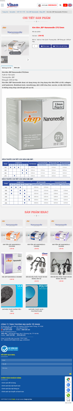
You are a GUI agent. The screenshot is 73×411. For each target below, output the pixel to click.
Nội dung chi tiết (6, 68)
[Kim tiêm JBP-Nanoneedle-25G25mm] (12, 231)
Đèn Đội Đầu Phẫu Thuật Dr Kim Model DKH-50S (61, 278)
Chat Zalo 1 (68, 387)
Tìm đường (68, 381)
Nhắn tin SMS (68, 402)
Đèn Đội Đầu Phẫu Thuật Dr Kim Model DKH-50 (36, 278)
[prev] (2, 59)
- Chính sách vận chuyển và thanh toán (12, 391)
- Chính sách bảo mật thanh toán (10, 386)
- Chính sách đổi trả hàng (8, 383)
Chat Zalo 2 (68, 392)
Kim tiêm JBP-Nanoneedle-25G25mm (12, 245)
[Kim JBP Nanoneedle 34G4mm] (12, 263)
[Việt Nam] (65, 5)
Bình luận (17, 67)
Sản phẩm (12, 12)
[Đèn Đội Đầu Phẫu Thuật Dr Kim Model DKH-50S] (61, 263)
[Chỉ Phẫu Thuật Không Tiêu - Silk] (12, 296)
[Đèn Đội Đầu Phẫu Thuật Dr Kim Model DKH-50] (36, 263)
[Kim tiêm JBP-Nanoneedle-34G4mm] (61, 231)
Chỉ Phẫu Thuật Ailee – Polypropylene (36, 310)
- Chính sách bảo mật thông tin (10, 388)
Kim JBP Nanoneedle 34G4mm (12, 277)
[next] (28, 59)
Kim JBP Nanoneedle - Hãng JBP (36, 12)
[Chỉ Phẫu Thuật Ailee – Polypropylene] (36, 296)
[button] (2, 5)
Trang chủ (5, 12)
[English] (70, 5)
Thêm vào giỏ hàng (61, 46)
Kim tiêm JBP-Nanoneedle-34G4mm (61, 245)
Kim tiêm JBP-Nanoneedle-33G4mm (36, 245)
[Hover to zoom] (15, 40)
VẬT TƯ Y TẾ (21, 12)
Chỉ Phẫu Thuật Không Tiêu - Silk (12, 310)
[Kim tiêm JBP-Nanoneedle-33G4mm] (36, 231)
